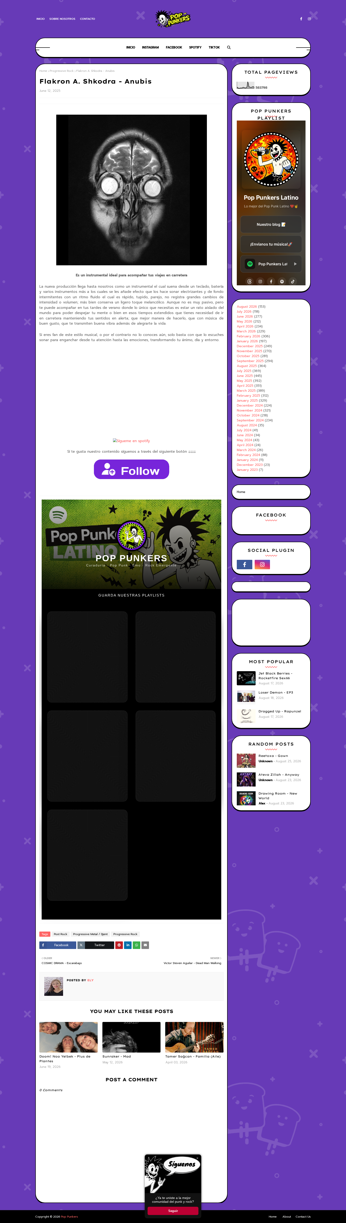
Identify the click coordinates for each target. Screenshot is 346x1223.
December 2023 (250, 464)
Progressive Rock (62, 71)
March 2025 (246, 390)
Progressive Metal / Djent (90, 934)
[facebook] (301, 19)
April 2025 (245, 385)
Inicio (40, 19)
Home (43, 71)
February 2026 (248, 336)
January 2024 (247, 459)
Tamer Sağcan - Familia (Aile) (193, 1056)
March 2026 (246, 331)
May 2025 (244, 380)
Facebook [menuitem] (174, 47)
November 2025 (249, 351)
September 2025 (250, 361)
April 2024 (245, 445)
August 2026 (247, 306)
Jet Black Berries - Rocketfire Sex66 (275, 675)
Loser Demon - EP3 (275, 692)
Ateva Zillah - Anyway (278, 774)
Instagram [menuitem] (150, 47)
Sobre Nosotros (62, 19)
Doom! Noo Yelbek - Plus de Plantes (64, 1058)
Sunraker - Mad (116, 1056)
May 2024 (244, 440)
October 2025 (248, 356)
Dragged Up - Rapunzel (279, 711)
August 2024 (247, 425)
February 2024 (248, 454)
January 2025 (247, 400)
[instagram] (308, 19)
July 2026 (244, 311)
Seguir (173, 1211)
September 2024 (250, 420)
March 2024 (246, 450)
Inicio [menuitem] (130, 47)
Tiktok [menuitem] (214, 47)
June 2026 (245, 316)
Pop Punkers (69, 1217)
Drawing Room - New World (277, 795)
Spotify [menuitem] (195, 47)
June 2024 (245, 435)
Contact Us (303, 1217)
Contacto (87, 19)
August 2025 (247, 365)
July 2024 (244, 430)
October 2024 (248, 415)
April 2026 (245, 326)
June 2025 (245, 375)
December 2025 (250, 346)
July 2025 (244, 370)
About (286, 1217)
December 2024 (250, 405)
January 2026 (247, 341)
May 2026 (244, 321)
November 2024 (249, 410)
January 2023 (247, 469)
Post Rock (60, 934)
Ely (90, 980)
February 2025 (248, 395)
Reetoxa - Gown (273, 756)
